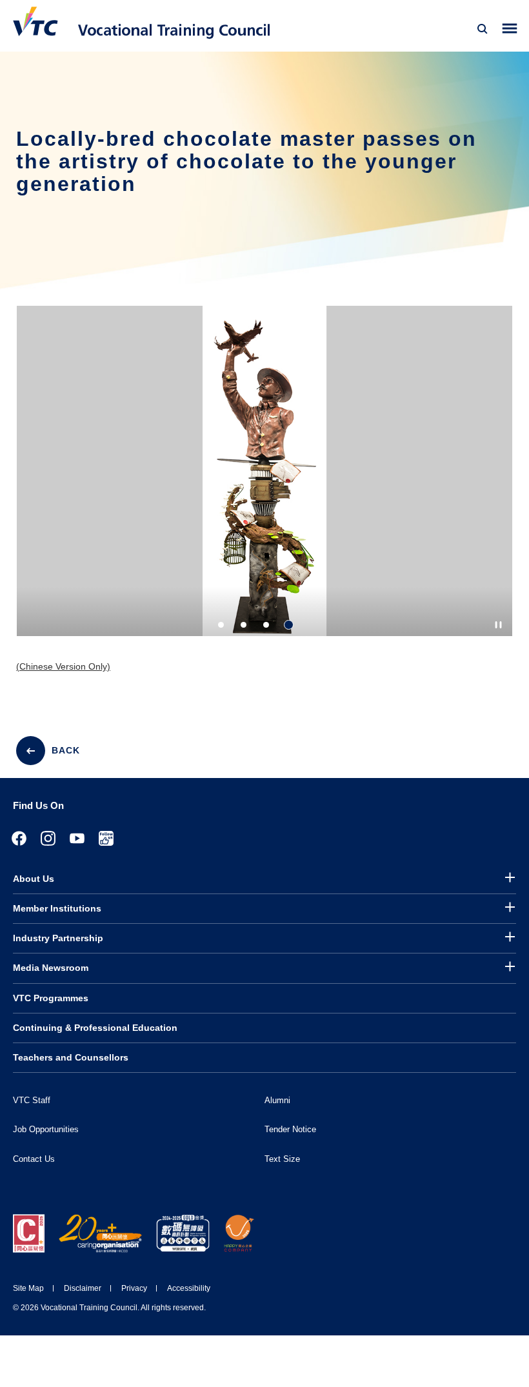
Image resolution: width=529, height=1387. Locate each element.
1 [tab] (221, 625)
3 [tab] (266, 625)
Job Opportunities (46, 1129)
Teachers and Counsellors (70, 1057)
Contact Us (34, 1159)
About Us (33, 878)
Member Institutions (57, 908)
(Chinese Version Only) (63, 666)
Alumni (277, 1100)
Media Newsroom (50, 968)
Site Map (28, 1288)
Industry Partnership (58, 938)
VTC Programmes (50, 998)
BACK (66, 750)
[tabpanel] (264, 482)
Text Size (282, 1159)
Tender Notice (290, 1129)
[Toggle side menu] (510, 29)
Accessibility (188, 1288)
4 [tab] (289, 625)
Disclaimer (82, 1288)
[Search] (482, 29)
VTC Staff (31, 1100)
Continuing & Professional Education (95, 1028)
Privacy (134, 1288)
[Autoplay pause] (498, 625)
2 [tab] (243, 625)
